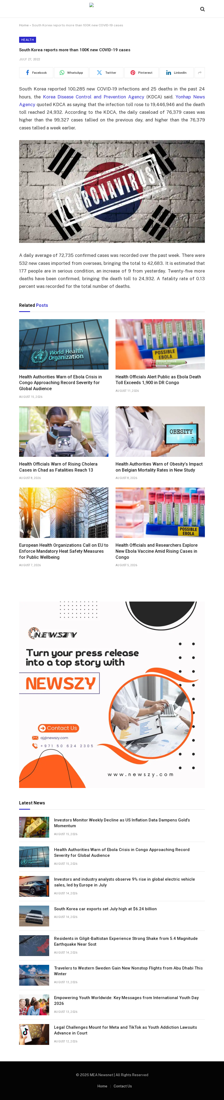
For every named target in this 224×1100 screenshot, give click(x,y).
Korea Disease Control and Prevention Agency (93, 97)
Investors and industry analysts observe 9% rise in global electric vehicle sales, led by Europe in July (124, 882)
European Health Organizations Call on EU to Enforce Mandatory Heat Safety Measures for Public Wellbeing (63, 551)
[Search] (202, 9)
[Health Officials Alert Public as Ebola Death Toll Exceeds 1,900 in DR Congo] (160, 344)
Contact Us (123, 1086)
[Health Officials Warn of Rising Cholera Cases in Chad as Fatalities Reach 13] (63, 431)
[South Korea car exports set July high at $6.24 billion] (34, 916)
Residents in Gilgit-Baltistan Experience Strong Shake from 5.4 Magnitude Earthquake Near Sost (126, 941)
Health (27, 39)
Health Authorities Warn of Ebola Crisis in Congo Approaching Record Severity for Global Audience (60, 383)
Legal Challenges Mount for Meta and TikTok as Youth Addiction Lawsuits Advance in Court (125, 1030)
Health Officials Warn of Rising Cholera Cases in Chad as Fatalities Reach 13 (58, 467)
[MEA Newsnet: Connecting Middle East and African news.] (112, 9)
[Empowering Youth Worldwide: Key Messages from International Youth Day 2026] (34, 1004)
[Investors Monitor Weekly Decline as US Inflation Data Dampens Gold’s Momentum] (34, 827)
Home (24, 25)
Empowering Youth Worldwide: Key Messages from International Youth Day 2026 (126, 1000)
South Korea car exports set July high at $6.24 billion (105, 908)
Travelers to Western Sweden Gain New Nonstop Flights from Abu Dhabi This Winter (128, 971)
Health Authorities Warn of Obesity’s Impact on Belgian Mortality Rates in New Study (159, 467)
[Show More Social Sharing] (199, 72)
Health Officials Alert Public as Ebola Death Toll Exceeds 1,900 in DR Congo (158, 379)
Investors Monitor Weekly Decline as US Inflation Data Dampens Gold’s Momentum (122, 823)
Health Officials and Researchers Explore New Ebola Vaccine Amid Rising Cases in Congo (157, 551)
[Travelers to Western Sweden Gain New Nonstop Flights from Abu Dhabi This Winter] (34, 975)
